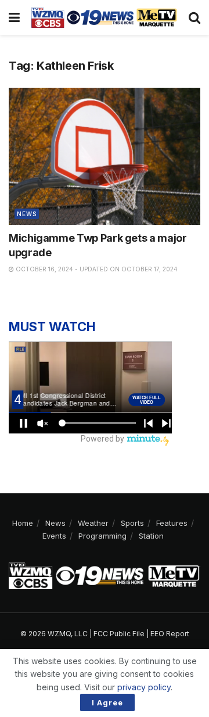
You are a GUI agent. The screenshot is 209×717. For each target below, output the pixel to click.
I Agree (107, 702)
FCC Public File (119, 633)
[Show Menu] (14, 17)
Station (151, 535)
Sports (132, 523)
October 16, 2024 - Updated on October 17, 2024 (96, 269)
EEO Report (169, 633)
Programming (102, 535)
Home (22, 523)
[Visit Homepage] (104, 17)
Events (54, 535)
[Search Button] (194, 17)
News (27, 213)
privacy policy (144, 687)
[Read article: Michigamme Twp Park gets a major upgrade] (104, 156)
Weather (93, 523)
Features (172, 523)
